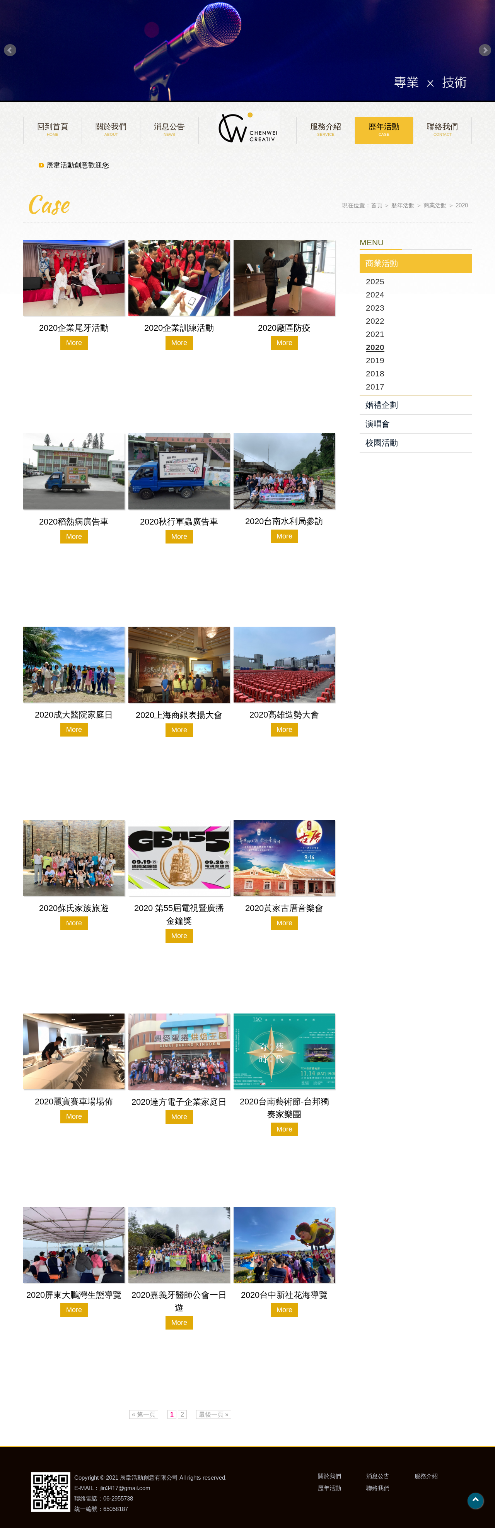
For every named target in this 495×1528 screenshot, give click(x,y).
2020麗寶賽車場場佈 (74, 1101)
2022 (375, 320)
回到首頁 (52, 129)
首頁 (376, 205)
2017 (375, 386)
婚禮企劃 (381, 404)
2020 (462, 205)
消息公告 (169, 129)
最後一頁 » (214, 1414)
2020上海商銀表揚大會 (179, 715)
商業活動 (435, 205)
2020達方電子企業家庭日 (179, 1102)
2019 (375, 360)
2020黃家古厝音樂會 (284, 908)
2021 (375, 334)
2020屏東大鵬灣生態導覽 (73, 1295)
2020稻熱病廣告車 (74, 521)
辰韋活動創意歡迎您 (77, 166)
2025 (375, 281)
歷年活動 (384, 129)
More (74, 343)
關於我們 (111, 129)
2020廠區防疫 (284, 328)
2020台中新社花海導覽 (284, 1295)
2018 (375, 373)
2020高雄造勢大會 (284, 715)
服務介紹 (325, 129)
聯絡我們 (442, 129)
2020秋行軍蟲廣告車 (179, 521)
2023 (375, 307)
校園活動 (381, 442)
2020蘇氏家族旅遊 (74, 908)
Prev (10, 50)
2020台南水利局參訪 (284, 521)
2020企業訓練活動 (179, 328)
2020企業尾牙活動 (74, 328)
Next (485, 50)
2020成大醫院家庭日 (74, 715)
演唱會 (377, 423)
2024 (375, 294)
